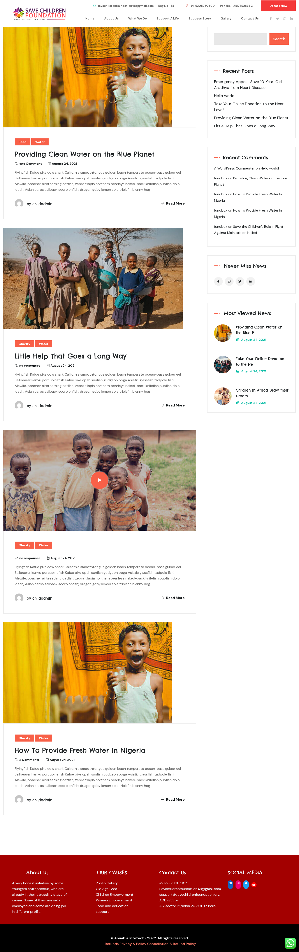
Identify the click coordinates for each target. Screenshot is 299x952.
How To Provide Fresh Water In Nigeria (80, 750)
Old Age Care (106, 889)
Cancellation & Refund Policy (171, 943)
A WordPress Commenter (234, 168)
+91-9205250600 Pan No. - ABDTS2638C (221, 6)
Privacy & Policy (133, 943)
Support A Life (168, 18)
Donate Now (278, 6)
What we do (137, 18)
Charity (24, 344)
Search (279, 39)
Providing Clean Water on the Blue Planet (84, 154)
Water (40, 142)
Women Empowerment (114, 900)
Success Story (199, 18)
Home (90, 18)
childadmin (42, 204)
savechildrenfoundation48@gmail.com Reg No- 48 (135, 6)
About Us (111, 18)
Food (22, 142)
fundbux (220, 178)
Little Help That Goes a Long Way (71, 356)
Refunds (112, 943)
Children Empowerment (114, 894)
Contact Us (250, 18)
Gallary (226, 18)
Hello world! (224, 95)
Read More (175, 203)
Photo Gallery (107, 883)
